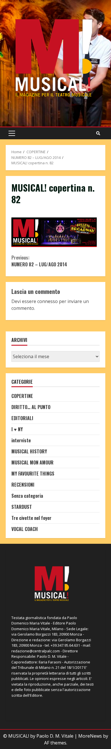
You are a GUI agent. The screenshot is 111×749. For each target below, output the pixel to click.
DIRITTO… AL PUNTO (30, 407)
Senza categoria (27, 495)
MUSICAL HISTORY (29, 451)
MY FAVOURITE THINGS (32, 473)
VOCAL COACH (24, 529)
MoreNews (90, 736)
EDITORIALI (22, 418)
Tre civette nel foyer (31, 517)
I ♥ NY (17, 429)
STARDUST (21, 506)
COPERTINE (22, 396)
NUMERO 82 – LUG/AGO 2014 (39, 261)
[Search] (98, 133)
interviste (21, 440)
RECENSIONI (22, 484)
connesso (47, 301)
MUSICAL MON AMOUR (32, 462)
